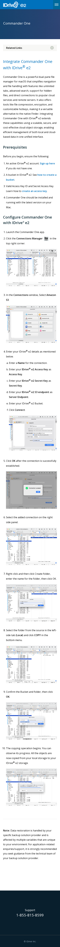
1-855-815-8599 (30, 915)
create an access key (34, 191)
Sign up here (47, 163)
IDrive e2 (22, 4)
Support (30, 910)
